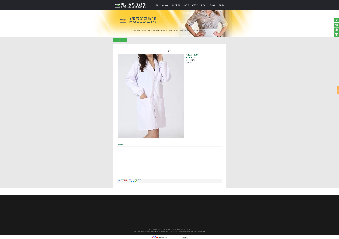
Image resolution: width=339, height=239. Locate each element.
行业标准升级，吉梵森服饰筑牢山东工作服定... (161, 218)
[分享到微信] (136, 181)
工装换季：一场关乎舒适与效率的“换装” (159, 202)
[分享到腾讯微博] (129, 181)
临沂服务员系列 (139, 220)
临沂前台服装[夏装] (140, 211)
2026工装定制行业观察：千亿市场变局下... (160, 211)
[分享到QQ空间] (122, 181)
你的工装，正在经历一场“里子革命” (158, 206)
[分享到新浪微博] (125, 181)
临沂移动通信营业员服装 (142, 216)
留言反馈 (213, 5)
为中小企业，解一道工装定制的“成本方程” (160, 204)
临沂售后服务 (181, 202)
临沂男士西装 (139, 218)
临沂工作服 (138, 204)
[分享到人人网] (132, 181)
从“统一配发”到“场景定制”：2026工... (158, 209)
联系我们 (221, 5)
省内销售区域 (125, 205)
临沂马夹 (138, 209)
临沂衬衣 (138, 202)
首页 (157, 5)
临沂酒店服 (138, 206)
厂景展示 (195, 5)
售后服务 (204, 5)
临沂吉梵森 (165, 5)
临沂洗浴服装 (139, 213)
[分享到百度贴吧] (139, 181)
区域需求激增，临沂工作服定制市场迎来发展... (161, 220)
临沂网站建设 (180, 230)
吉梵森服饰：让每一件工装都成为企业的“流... (160, 213)
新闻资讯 (186, 5)
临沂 (120, 40)
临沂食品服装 (139, 223)
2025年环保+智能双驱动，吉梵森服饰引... (160, 223)
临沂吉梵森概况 (125, 202)
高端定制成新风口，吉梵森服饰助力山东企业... (161, 216)
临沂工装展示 (176, 5)
